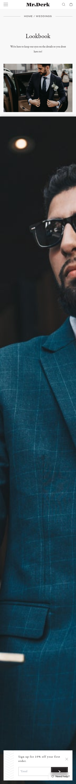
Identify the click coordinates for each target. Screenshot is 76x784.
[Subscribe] (59, 771)
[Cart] (71, 4)
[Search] (63, 4)
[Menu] (6, 4)
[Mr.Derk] (38, 4)
